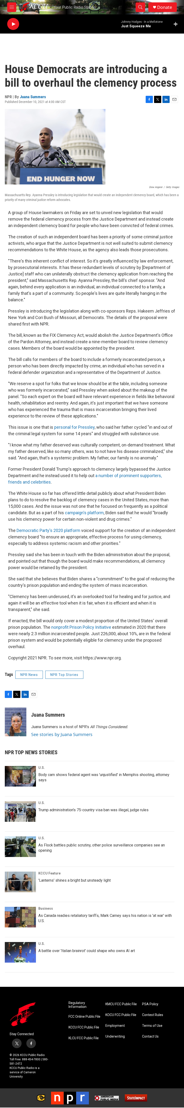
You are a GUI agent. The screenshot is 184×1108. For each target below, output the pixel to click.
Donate (164, 7)
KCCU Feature (49, 873)
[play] (13, 24)
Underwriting (115, 1036)
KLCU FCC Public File (84, 1038)
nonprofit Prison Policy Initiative (81, 627)
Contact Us (150, 1036)
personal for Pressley (74, 427)
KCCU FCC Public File (84, 1027)
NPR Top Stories (64, 675)
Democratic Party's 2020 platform (48, 530)
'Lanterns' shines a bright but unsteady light (74, 880)
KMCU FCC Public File (121, 1004)
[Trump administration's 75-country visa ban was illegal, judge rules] (20, 811)
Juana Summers (33, 96)
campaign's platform (84, 512)
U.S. (41, 768)
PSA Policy (150, 1004)
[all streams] (177, 24)
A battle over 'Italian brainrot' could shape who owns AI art (86, 950)
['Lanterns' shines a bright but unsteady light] (20, 882)
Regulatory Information (77, 1005)
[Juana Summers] (15, 722)
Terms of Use (152, 1026)
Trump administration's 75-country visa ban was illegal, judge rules (93, 810)
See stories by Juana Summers (61, 734)
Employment (115, 1026)
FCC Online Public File (84, 1016)
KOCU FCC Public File (120, 1015)
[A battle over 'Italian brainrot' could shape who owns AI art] (20, 952)
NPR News (29, 675)
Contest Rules (152, 1015)
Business (45, 908)
